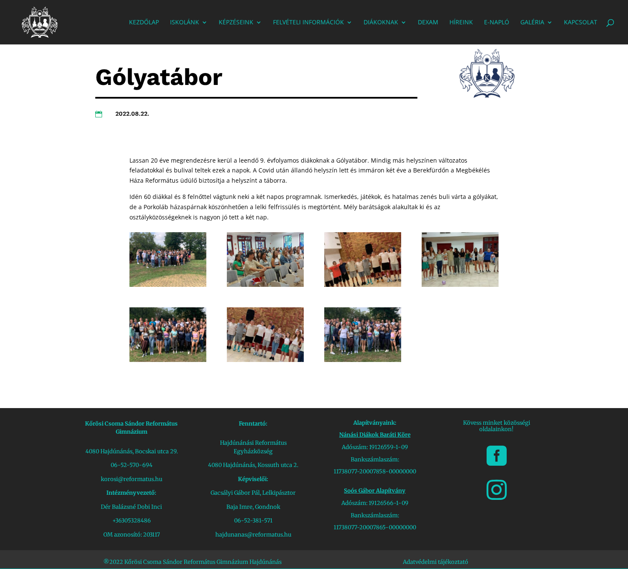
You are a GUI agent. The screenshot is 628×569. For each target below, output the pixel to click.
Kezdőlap (144, 22)
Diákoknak (381, 22)
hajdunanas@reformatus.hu (253, 534)
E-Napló (496, 22)
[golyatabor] (167, 284)
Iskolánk (184, 22)
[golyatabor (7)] (460, 284)
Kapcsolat (580, 22)
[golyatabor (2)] (362, 360)
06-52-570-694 (132, 465)
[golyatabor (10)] (362, 284)
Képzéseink (236, 22)
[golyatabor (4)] (265, 360)
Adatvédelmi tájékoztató (435, 562)
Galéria (532, 22)
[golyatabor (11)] (265, 284)
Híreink (461, 22)
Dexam (428, 22)
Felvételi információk (308, 22)
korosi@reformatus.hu (131, 479)
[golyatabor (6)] (167, 360)
